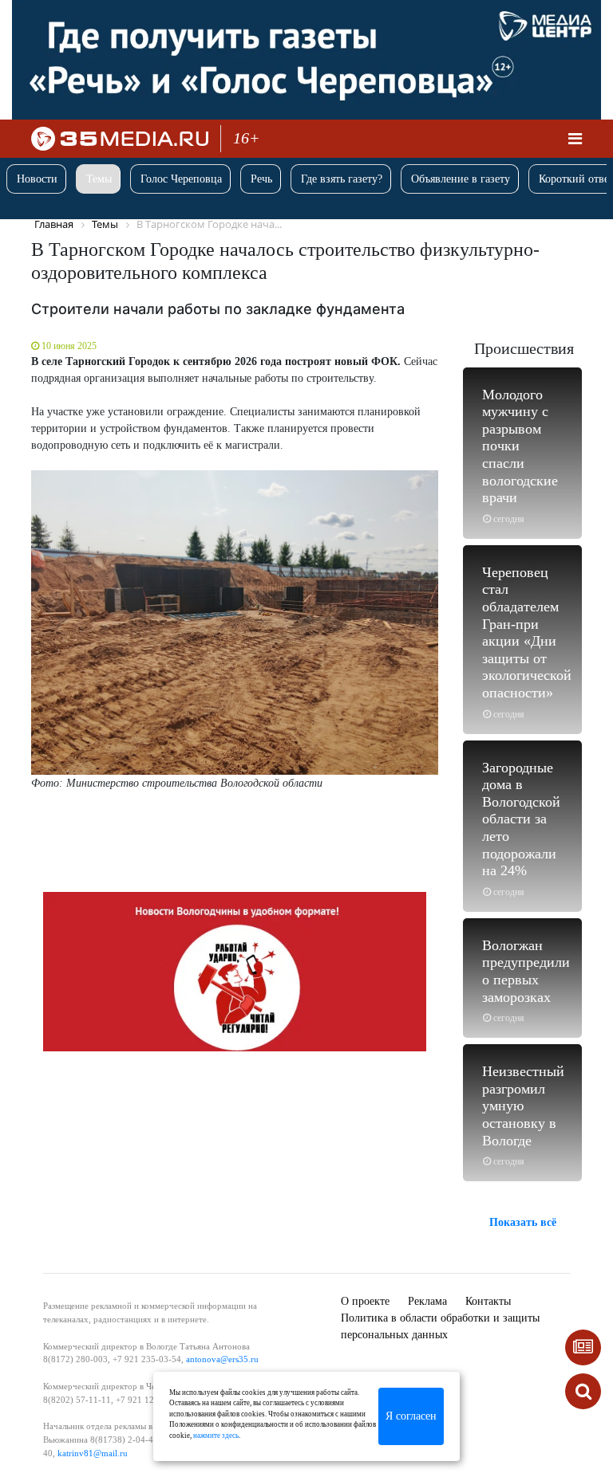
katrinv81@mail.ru (92, 1453)
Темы (99, 179)
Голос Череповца (181, 179)
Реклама (427, 1301)
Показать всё (522, 1222)
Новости (37, 179)
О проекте (365, 1301)
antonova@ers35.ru (222, 1359)
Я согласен (411, 1416)
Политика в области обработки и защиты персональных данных (440, 1326)
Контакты (488, 1301)
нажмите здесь (216, 1436)
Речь (261, 179)
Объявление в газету (460, 179)
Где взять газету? (341, 179)
